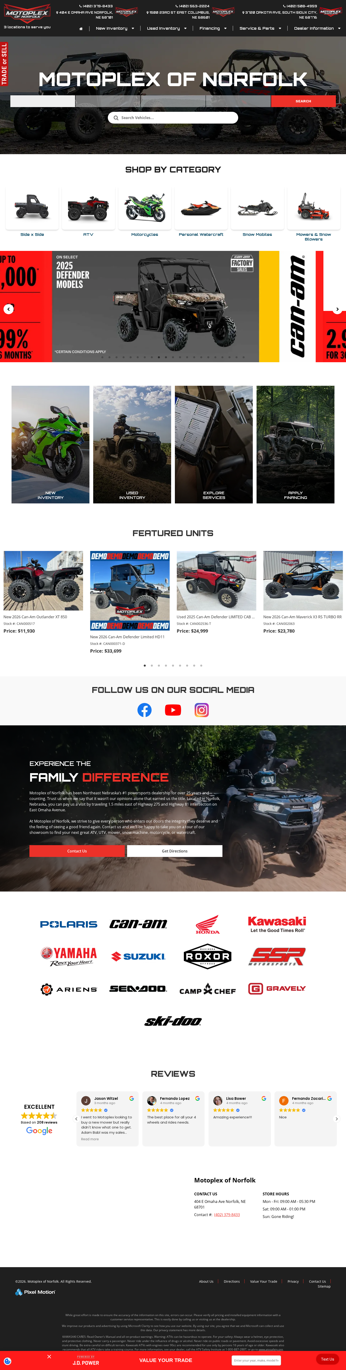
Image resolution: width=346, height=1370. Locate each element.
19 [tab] (230, 357)
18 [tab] (223, 357)
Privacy (293, 1281)
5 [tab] (131, 357)
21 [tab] (244, 357)
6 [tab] (138, 357)
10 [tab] (166, 357)
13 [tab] (187, 357)
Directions (232, 1281)
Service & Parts (258, 28)
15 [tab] (201, 357)
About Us (206, 1281)
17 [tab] (215, 357)
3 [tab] (116, 357)
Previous (9, 309)
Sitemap (324, 1286)
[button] (76, 1118)
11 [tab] (173, 357)
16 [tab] (208, 357)
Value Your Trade (263, 1281)
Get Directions (175, 851)
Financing (210, 28)
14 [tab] (194, 357)
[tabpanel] (173, 306)
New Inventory (112, 28)
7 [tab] (145, 357)
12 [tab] (180, 357)
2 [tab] (109, 357)
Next (337, 309)
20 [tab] (237, 357)
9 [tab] (159, 357)
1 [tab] (102, 357)
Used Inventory (164, 28)
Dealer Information (314, 28)
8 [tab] (152, 357)
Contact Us (77, 851)
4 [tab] (124, 357)
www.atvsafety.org (271, 1349)
